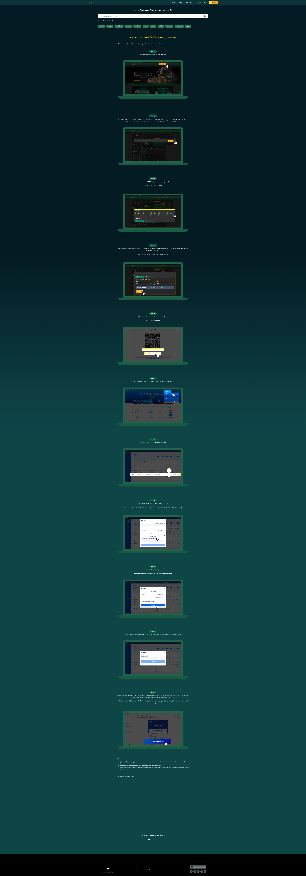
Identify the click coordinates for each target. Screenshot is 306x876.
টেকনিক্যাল (179, 26)
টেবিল (153, 26)
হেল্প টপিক (180, 2)
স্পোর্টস (128, 26)
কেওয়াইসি (148, 867)
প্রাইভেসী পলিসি (135, 867)
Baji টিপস (119, 26)
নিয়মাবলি (163, 867)
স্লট (146, 26)
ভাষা (205, 2)
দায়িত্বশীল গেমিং (150, 870)
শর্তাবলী (133, 870)
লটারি (161, 26)
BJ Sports (198, 2)
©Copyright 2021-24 (107, 872)
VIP (188, 26)
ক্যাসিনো (137, 26)
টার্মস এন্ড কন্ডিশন (189, 2)
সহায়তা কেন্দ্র (105, 20)
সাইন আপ (213, 2)
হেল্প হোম (173, 2)
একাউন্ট (101, 26)
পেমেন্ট (112, 20)
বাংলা (195, 867)
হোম (99, 20)
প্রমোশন (169, 26)
